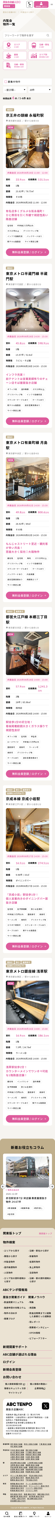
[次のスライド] (52, 1186)
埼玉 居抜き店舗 (16, 1446)
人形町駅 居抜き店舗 (35, 1463)
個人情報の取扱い (39, 1383)
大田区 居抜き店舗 (17, 1457)
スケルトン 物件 (32, 1490)
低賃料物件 (34, 1261)
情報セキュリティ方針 (15, 1388)
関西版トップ (45, 1233)
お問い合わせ (12, 1377)
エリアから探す (11, 1250)
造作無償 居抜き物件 (36, 1496)
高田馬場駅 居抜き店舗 (34, 1469)
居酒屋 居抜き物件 (17, 1484)
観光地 (10, 558)
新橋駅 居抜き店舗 (36, 1467)
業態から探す (10, 1256)
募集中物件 (14, 81)
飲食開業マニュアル (14, 1302)
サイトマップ (15, 1392)
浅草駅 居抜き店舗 (17, 1465)
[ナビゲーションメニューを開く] (51, 4)
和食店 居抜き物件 (17, 1488)
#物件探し (38, 1208)
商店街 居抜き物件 (32, 1478)
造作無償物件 (10, 1267)
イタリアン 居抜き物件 (34, 1488)
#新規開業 (12, 1208)
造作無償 (25, 389)
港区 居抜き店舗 (32, 1450)
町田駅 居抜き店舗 (32, 1472)
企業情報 (39, 1388)
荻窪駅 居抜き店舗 (17, 1469)
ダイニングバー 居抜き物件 (39, 1486)
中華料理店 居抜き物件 (18, 1486)
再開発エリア (32, 579)
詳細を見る (27, 146)
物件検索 (9, 1242)
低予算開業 (22, 909)
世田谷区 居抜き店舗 (33, 1454)
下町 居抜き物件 (32, 1480)
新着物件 (33, 1256)
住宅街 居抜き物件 (17, 1478)
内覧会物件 (9, 1261)
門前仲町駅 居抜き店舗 (18, 1467)
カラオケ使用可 (14, 925)
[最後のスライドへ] (3, 1186)
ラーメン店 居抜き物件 (34, 1484)
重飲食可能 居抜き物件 (18, 1496)
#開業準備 (25, 1208)
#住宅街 (11, 1214)
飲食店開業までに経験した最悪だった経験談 (40, 1315)
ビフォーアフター (38, 1338)
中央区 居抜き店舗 (17, 1450)
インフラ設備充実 (15, 236)
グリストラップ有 (30, 231)
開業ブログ (9, 1318)
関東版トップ (12, 1233)
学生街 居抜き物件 (36, 1475)
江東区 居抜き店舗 (17, 1459)
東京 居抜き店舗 (16, 1444)
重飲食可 (11, 747)
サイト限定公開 (31, 241)
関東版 (7, 6)
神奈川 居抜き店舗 (31, 1444)
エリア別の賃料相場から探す (15, 1280)
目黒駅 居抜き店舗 (17, 1472)
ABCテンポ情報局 (15, 1289)
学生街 (34, 736)
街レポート (34, 1321)
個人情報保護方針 (14, 1383)
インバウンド (23, 1081)
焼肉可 (10, 752)
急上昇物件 (34, 1267)
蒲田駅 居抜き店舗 (32, 1465)
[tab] (25, 166)
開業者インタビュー (39, 1327)
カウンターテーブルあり (17, 399)
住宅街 (10, 225)
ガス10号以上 (13, 231)
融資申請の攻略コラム (15, 1307)
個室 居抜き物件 (43, 1494)
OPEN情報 (34, 1332)
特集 (31, 1302)
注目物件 (33, 1272)
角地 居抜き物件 (16, 1494)
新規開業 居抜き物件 (18, 1501)
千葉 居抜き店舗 (45, 1444)
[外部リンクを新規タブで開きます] (45, 1406)
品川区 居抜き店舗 (17, 1452)
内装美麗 (30, 574)
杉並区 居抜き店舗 (32, 1457)
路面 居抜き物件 (30, 1494)
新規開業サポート (15, 1346)
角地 (29, 558)
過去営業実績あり (32, 405)
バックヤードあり (34, 236)
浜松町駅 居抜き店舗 (18, 1463)
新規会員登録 (12, 1369)
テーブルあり (38, 399)
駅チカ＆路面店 (14, 241)
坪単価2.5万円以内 (25, 225)
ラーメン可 (34, 747)
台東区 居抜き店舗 (32, 1459)
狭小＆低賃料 (36, 909)
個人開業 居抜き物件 (35, 1498)
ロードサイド (13, 742)
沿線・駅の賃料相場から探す (40, 1280)
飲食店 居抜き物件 (17, 1490)
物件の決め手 (10, 1313)
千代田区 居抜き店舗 (33, 1452)
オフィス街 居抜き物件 (18, 1475)
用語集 (32, 1307)
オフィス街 (12, 389)
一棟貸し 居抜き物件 (18, 1498)
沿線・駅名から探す (39, 1250)
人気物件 (8, 1272)
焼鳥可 (22, 747)
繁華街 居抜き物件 (17, 1480)
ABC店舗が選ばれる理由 (20, 1354)
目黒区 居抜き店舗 (17, 1454)
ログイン (9, 1362)
